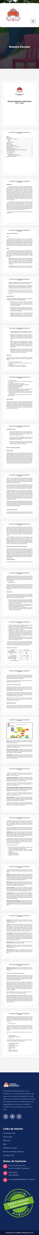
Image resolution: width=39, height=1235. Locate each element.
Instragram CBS (8, 1155)
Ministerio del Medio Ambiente (13, 1152)
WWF (5, 1144)
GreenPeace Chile (9, 1133)
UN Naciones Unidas (10, 1148)
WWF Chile (6, 1140)
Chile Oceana (7, 1137)
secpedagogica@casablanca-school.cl (21, 1179)
